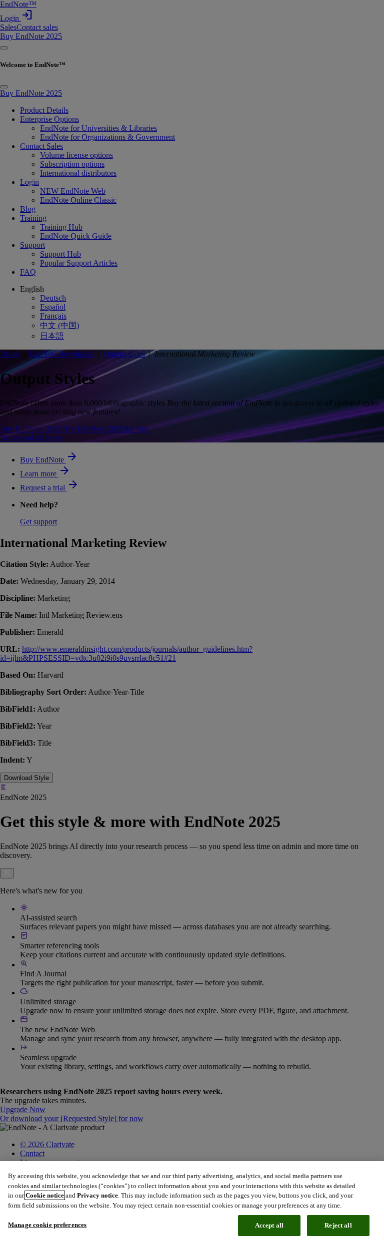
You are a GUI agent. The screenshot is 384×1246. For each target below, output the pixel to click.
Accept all (269, 1225)
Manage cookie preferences (47, 1225)
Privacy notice (97, 1195)
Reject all (338, 1225)
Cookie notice (45, 1195)
